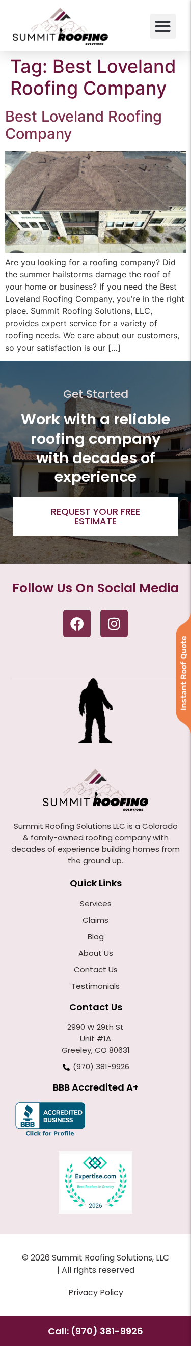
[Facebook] (77, 623)
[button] (163, 26)
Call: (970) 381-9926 (95, 1331)
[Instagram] (114, 623)
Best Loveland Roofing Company (83, 125)
